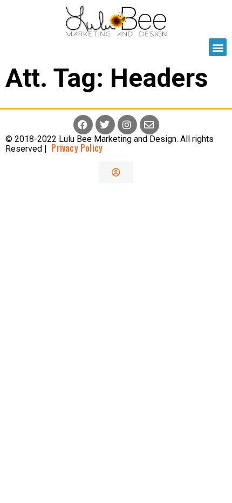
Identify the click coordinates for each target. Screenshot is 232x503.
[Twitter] (105, 124)
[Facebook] (83, 124)
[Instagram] (127, 124)
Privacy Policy (75, 147)
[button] (218, 47)
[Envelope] (149, 124)
